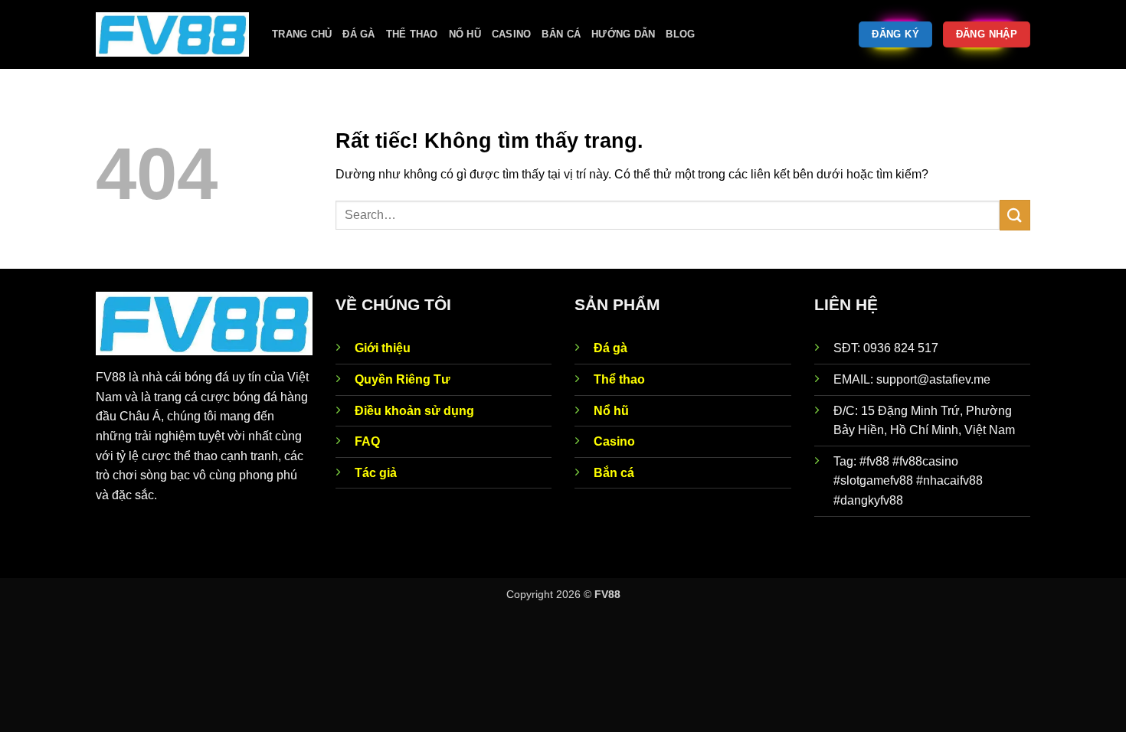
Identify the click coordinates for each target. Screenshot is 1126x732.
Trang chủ (302, 34)
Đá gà (358, 34)
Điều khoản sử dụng (414, 410)
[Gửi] (1015, 215)
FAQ (367, 441)
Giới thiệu (383, 348)
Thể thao (412, 34)
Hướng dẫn (623, 34)
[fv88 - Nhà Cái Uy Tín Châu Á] (172, 34)
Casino (512, 34)
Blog (680, 34)
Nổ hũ (465, 34)
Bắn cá (561, 34)
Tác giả (376, 472)
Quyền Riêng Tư (402, 379)
